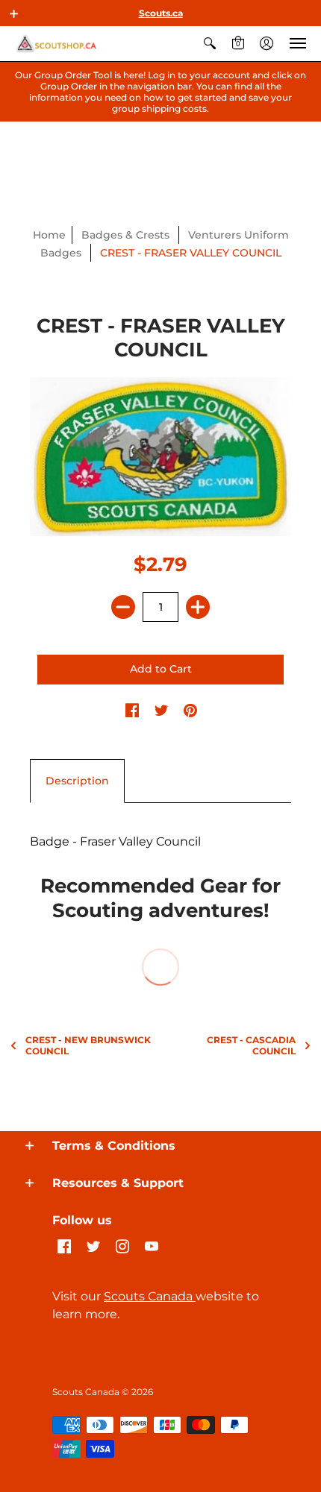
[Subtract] (123, 607)
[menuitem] (210, 43)
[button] (14, 13)
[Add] (198, 607)
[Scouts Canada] (56, 43)
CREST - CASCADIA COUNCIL (251, 1045)
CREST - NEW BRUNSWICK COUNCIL (88, 1045)
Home (49, 235)
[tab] (77, 781)
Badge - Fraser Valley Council (115, 841)
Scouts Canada (150, 1296)
